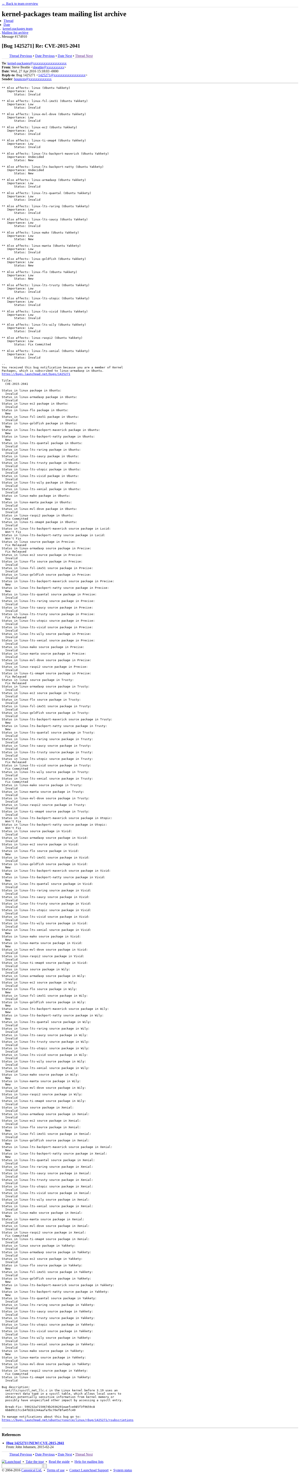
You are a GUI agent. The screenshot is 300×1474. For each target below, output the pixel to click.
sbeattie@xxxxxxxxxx (48, 67)
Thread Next (84, 56)
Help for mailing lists (88, 1461)
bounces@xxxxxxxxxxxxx (33, 79)
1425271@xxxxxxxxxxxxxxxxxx (61, 75)
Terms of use (56, 1470)
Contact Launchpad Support (88, 1470)
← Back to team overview (20, 3)
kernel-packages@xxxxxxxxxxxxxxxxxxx (37, 63)
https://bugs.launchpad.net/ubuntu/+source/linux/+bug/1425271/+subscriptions (68, 1420)
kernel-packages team (18, 28)
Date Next (65, 56)
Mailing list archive (15, 32)
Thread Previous (20, 56)
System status (122, 1470)
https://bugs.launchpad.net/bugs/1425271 (36, 374)
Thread (8, 21)
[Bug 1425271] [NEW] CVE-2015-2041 (35, 1443)
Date (7, 25)
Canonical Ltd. (31, 1470)
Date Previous (45, 56)
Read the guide (59, 1461)
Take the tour (35, 1461)
